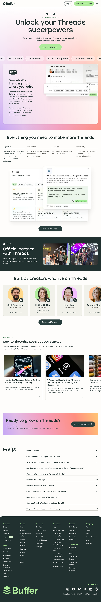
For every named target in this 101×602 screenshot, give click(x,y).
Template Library (58, 530)
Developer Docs (58, 566)
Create (5, 527)
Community (7, 533)
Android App (7, 562)
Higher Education (42, 540)
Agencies (39, 533)
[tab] (14, 154)
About (88, 527)
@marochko (96, 307)
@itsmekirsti (69, 307)
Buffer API (6, 576)
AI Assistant (7, 549)
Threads (22, 552)
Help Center (73, 527)
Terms (89, 594)
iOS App (6, 558)
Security (95, 594)
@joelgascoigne (15, 307)
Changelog (73, 533)
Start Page (6, 552)
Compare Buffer (58, 559)
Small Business (41, 530)
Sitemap (89, 543)
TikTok (22, 556)
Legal (88, 540)
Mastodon (23, 546)
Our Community (58, 563)
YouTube (22, 562)
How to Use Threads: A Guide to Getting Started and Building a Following (22, 381)
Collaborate (7, 540)
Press (88, 533)
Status (71, 530)
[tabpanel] (50, 195)
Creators (39, 527)
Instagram (23, 539)
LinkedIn (22, 542)
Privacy (83, 594)
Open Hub (72, 547)
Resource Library (58, 539)
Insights (7, 537)
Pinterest (23, 549)
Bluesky (22, 527)
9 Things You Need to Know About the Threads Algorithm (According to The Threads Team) (63, 382)
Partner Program (91, 537)
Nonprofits (40, 537)
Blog (54, 527)
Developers (40, 543)
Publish (5, 530)
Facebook (23, 530)
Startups (39, 547)
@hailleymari (42, 307)
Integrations (7, 555)
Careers (88, 530)
